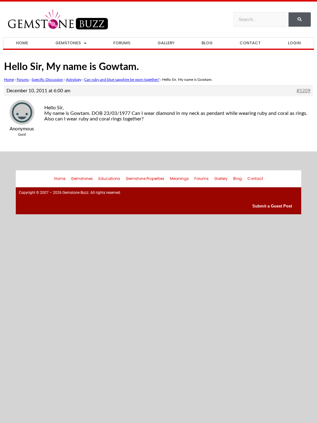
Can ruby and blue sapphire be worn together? (121, 79)
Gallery (166, 43)
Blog (207, 43)
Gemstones (68, 43)
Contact (250, 43)
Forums (121, 43)
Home (22, 43)
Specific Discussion (47, 79)
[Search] (300, 19)
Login (294, 43)
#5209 (303, 91)
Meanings (179, 178)
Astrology (73, 79)
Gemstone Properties (145, 178)
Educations (109, 178)
